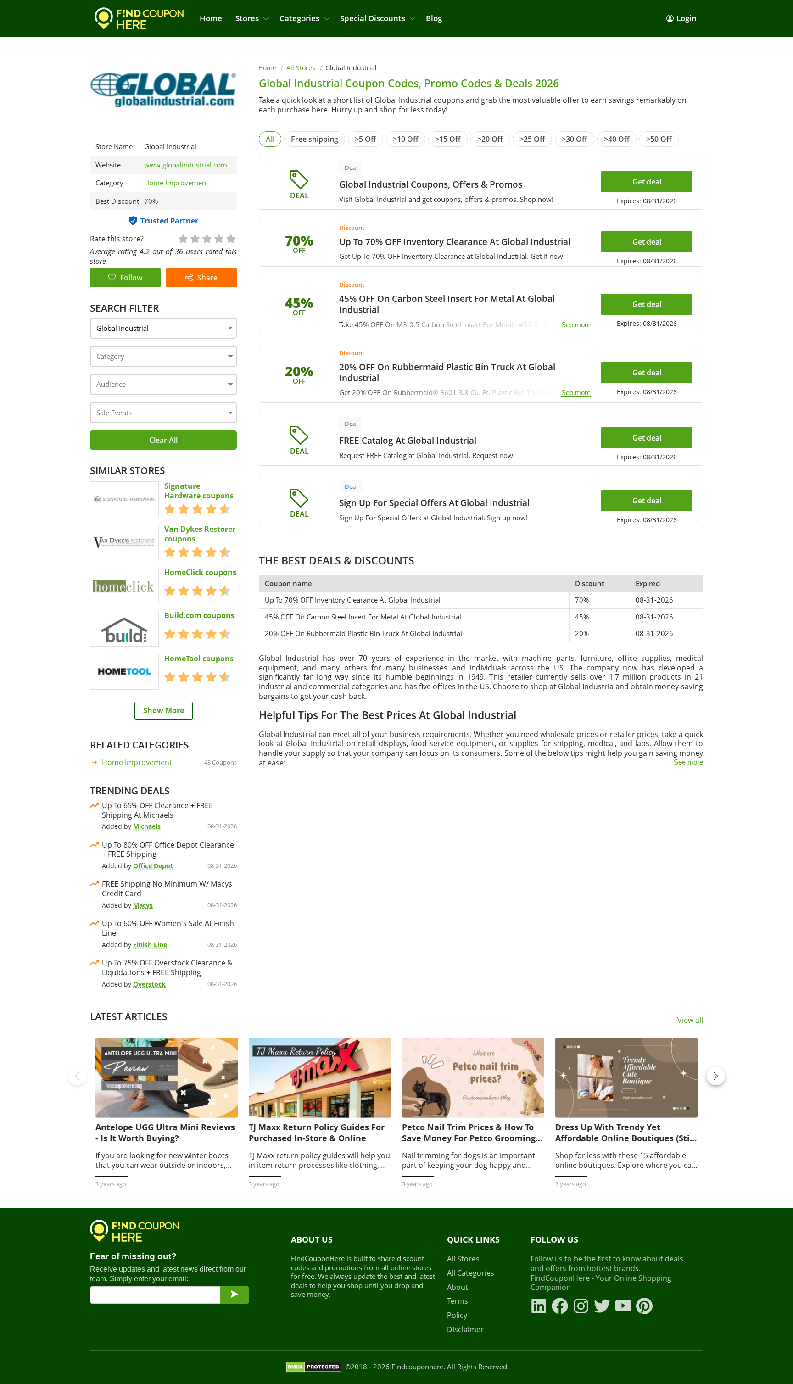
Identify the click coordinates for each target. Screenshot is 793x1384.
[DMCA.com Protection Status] (313, 1367)
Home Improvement (176, 182)
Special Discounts (372, 18)
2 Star (194, 238)
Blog (434, 18)
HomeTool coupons (199, 659)
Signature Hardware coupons (199, 491)
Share (207, 278)
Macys (143, 905)
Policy (457, 1315)
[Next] (716, 1076)
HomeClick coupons (200, 572)
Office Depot (153, 865)
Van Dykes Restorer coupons (199, 534)
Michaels (147, 826)
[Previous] (77, 1076)
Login (686, 18)
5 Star (230, 238)
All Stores (300, 67)
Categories (299, 18)
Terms (457, 1301)
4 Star (218, 238)
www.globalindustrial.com (185, 165)
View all (690, 1020)
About (457, 1287)
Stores (247, 18)
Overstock (149, 984)
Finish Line (150, 944)
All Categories (470, 1273)
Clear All (163, 440)
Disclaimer (465, 1329)
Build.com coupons (199, 615)
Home (211, 18)
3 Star (206, 238)
